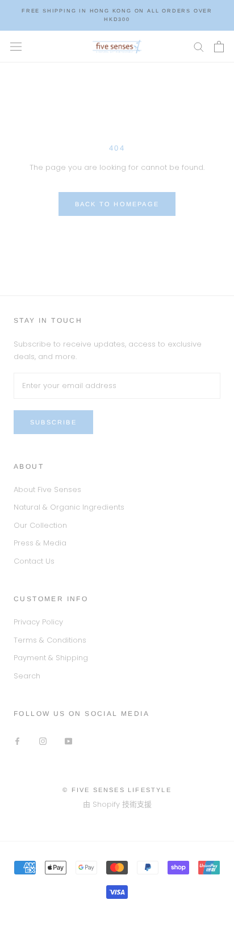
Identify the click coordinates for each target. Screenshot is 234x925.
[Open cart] (219, 46)
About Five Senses (47, 489)
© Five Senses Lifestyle (117, 789)
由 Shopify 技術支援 (117, 804)
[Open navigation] (16, 46)
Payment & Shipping (51, 657)
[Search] (199, 46)
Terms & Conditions (50, 640)
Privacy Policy (38, 621)
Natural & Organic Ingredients (69, 507)
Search (27, 675)
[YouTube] (68, 741)
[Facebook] (17, 741)
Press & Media (40, 543)
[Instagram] (43, 741)
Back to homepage (117, 204)
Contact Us (34, 561)
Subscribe (53, 422)
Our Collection (40, 525)
